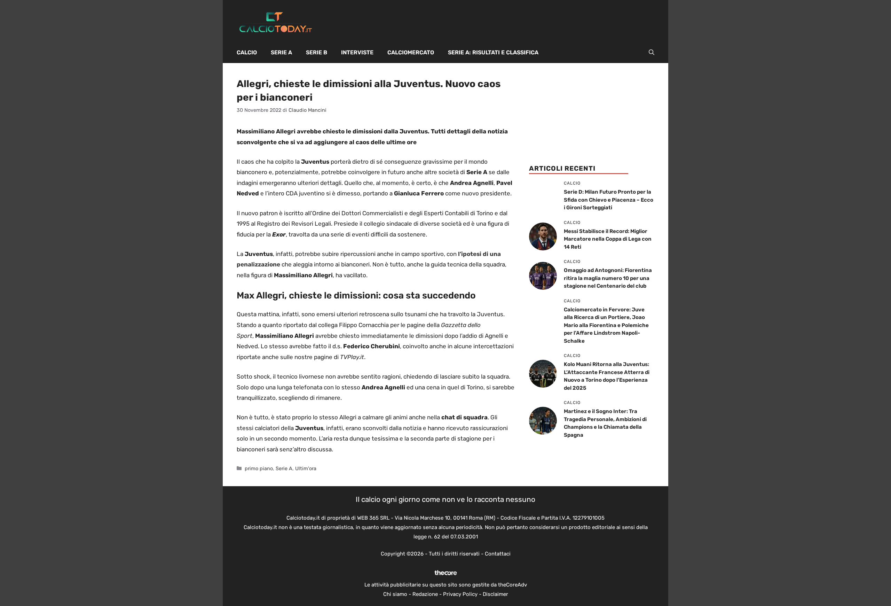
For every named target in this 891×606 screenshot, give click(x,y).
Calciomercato (410, 52)
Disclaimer (495, 594)
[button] (651, 52)
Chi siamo (395, 594)
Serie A (281, 52)
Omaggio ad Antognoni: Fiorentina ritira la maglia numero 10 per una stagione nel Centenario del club (608, 278)
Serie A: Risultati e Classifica (493, 52)
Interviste (357, 52)
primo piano (259, 468)
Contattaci (498, 554)
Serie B (316, 52)
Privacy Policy (460, 594)
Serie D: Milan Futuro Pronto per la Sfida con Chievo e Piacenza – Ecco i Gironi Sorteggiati (608, 200)
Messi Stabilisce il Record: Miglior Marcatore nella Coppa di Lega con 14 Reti (608, 239)
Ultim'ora (305, 468)
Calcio (247, 52)
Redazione (425, 594)
